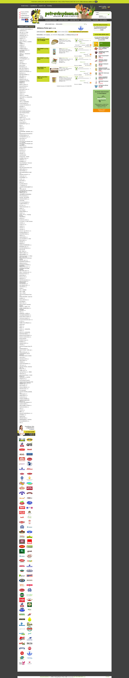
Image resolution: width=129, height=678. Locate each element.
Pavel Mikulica (22, 301)
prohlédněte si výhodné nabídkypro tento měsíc (101, 37)
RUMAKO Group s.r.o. (23, 340)
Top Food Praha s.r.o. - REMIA (25, 372)
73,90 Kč (100, 66)
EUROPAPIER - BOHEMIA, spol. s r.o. (26, 132)
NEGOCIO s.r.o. (22, 278)
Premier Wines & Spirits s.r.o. (25, 316)
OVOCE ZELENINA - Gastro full (25, 296)
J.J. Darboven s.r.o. (23, 185)
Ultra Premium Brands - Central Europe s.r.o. (25, 376)
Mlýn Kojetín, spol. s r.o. (24, 270)
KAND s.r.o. (21, 208)
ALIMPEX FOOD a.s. (23, 48)
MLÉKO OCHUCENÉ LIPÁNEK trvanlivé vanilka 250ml (104, 69)
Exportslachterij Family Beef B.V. (26, 133)
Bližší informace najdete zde (87, 1)
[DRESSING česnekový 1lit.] (96, 82)
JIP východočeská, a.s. (24, 195)
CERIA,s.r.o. (21, 98)
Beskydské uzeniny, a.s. (24, 69)
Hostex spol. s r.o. (23, 176)
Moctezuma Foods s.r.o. (24, 273)
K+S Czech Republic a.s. (24, 202)
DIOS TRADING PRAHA (24, 112)
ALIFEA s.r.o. (22, 45)
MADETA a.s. (22, 243)
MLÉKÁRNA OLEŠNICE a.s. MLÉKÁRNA (25, 265)
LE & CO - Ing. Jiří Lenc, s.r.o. (25, 230)
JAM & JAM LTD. (22, 189)
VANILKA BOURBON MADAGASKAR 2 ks (103, 78)
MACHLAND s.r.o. (23, 240)
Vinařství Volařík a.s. (23, 403)
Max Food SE (22, 249)
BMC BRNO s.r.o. (22, 76)
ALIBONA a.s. (22, 43)
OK (96, 1)
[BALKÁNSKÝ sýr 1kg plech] (54, 54)
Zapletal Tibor (22, 416)
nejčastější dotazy (74, 20)
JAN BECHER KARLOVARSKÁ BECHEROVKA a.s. (25, 191)
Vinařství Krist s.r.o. (23, 397)
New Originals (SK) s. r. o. (24, 285)
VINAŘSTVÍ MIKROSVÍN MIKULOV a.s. (24, 401)
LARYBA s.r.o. (22, 229)
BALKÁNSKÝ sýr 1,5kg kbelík (41, 68)
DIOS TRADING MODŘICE (24, 111)
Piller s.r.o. (21, 311)
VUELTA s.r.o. (22, 410)
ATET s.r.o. (21, 55)
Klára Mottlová (22, 216)
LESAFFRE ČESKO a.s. (24, 234)
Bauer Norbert (22, 65)
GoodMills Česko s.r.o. (24, 158)
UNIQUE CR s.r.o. (23, 378)
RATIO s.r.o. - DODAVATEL (24, 329)
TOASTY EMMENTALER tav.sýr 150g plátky (104, 48)
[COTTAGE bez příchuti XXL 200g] (96, 86)
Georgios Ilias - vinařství (24, 156)
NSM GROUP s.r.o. (23, 286)
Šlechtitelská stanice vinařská (25, 355)
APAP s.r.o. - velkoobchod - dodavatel (24, 54)
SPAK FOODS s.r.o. (23, 360)
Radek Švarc (22, 324)
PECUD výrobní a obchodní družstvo (25, 305)
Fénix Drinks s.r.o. (23, 138)
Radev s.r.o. (21, 326)
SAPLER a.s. (22, 344)
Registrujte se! (24, 13)
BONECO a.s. (22, 83)
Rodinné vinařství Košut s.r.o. (25, 337)
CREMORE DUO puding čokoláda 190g (104, 52)
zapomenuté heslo (102, 17)
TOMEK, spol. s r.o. (23, 370)
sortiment (21, 26)
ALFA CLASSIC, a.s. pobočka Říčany (25, 42)
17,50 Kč (100, 53)
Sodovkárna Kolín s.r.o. (24, 358)
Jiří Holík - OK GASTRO (24, 197)
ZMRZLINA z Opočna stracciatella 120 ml (103, 60)
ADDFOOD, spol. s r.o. (23, 35)
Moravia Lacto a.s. (23, 276)
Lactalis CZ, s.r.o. (22, 224)
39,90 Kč (100, 61)
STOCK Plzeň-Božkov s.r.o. (24, 363)
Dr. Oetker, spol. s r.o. (23, 115)
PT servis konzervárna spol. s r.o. (26, 319)
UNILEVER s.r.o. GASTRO (24, 377)
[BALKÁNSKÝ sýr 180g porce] (54, 63)
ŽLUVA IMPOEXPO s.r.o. (24, 421)
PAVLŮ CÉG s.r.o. (23, 303)
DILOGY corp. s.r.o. (23, 109)
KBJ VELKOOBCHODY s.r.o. (79, 676)
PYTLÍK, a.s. (21, 321)
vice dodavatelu (22, 390)
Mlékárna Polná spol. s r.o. (24, 266)
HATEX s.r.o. (21, 166)
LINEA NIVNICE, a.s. (23, 237)
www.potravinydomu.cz (45, 676)
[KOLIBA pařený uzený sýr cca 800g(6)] (54, 45)
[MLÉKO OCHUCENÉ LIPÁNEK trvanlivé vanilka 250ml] (96, 69)
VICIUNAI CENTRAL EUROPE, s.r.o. (25, 392)
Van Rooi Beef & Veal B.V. (24, 380)
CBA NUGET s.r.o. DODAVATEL (25, 97)
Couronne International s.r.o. (25, 104)
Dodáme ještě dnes (25, 15)
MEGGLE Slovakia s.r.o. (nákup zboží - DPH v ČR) (25, 256)
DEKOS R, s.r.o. (22, 108)
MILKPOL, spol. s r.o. (23, 260)
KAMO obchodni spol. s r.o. (24, 206)
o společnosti (33, 5)
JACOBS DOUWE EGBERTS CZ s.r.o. (26, 187)
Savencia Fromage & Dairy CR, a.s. (25, 347)
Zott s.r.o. (21, 422)
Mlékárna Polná (65, 39)
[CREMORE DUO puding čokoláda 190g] (96, 52)
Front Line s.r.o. (22, 150)
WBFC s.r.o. (21, 411)
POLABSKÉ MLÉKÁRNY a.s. (25, 315)
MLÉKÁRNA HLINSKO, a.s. (24, 261)
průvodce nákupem (63, 20)
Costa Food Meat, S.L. (23, 103)
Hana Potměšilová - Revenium (25, 162)
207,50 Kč (101, 57)
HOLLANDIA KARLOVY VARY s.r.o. (25, 173)
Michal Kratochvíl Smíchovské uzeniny (25, 259)
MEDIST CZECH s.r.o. (23, 252)
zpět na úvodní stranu (49, 24)
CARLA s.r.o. (22, 94)
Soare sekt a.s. (22, 357)
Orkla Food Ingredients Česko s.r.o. (25, 295)
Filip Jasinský (22, 139)
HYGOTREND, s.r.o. (23, 177)
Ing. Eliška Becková (23, 183)
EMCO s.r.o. (21, 126)
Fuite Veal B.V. (22, 152)
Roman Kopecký (22, 338)
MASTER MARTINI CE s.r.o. (25, 248)
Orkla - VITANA (22, 293)
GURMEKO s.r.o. (22, 161)
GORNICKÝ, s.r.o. (23, 159)
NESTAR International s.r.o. (24, 280)
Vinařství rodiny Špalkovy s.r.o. (25, 402)
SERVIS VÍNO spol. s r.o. (24, 352)
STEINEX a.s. (22, 362)
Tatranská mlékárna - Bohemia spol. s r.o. (25, 367)
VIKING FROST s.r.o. (23, 395)
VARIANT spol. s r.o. (23, 384)
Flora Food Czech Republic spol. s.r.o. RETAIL (26, 144)
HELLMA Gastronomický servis (25, 167)
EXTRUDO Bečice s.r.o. (24, 135)
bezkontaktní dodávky (51, 20)
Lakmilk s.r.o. (22, 226)
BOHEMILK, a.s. (22, 77)
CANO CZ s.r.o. (22, 92)
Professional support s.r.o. (24, 318)
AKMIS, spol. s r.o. (23, 40)
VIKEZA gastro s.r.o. (23, 393)
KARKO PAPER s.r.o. (23, 211)
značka (26, 26)
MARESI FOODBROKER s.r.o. (25, 245)
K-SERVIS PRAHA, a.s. (24, 203)
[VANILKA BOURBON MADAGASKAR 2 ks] (96, 78)
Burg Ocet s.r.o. (22, 90)
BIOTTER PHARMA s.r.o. (24, 74)
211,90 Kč (101, 79)
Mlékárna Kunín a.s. (23, 263)
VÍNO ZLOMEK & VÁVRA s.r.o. (25, 405)
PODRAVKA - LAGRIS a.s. (24, 313)
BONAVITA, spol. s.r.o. (23, 79)
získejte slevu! (82, 43)
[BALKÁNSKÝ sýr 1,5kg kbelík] (54, 73)
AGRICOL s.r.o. (22, 38)
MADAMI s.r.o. (22, 241)
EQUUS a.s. (21, 128)
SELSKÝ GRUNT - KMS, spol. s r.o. (25, 351)
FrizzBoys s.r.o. (22, 148)
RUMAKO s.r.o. (22, 341)
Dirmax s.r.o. (21, 114)
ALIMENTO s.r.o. (22, 46)
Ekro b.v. (21, 125)
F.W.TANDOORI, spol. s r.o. (24, 136)
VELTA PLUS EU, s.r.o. (24, 388)
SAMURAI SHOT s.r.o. (23, 343)
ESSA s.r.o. (21, 130)
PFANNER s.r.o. (22, 310)
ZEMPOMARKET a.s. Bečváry (25, 419)
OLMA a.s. (21, 288)
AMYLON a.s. (22, 52)
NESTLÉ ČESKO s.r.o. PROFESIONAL (23, 282)
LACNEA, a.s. (22, 223)
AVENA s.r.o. (21, 60)
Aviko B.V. (21, 62)
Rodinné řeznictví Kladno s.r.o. (25, 335)
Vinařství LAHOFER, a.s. (24, 398)
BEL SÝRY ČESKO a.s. (24, 68)
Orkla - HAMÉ (22, 291)
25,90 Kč (100, 49)
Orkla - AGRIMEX (22, 289)
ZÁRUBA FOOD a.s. (23, 418)
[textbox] (74, 24)
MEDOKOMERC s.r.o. (23, 254)
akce (101, 43)
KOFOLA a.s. (22, 218)
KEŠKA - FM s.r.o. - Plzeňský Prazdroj (25, 215)
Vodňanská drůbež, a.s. (24, 407)
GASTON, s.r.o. (22, 153)
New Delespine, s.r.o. (23, 283)
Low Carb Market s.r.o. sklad (25, 238)
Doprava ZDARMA (25, 11)
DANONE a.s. (22, 106)
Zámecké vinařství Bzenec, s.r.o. (25, 413)
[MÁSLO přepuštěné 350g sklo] (54, 82)
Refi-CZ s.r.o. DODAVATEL (24, 332)
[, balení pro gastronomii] (78, 31)
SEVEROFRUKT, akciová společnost (24, 354)
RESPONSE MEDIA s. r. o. (24, 333)
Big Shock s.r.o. (22, 73)
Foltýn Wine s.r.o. (22, 145)
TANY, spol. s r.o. (22, 365)
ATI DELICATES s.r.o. (23, 57)
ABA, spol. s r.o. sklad (23, 32)
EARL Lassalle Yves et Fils (24, 119)
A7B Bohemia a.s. (23, 30)
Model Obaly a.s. (22, 275)
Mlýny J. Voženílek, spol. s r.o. (25, 272)
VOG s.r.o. (21, 408)
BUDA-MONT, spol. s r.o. (24, 89)
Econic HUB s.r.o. (23, 122)
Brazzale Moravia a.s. (23, 86)
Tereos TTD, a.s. (22, 368)
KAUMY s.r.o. (22, 213)
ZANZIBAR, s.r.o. (22, 414)
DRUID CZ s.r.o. (22, 117)
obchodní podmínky (86, 20)
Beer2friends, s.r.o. (23, 66)
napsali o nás (42, 5)
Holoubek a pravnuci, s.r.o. (24, 174)
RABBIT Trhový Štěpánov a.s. (25, 322)
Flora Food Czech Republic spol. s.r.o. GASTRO (26, 142)
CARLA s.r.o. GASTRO (24, 95)
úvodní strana (24, 5)
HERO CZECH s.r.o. (23, 169)
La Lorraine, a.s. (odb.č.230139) (25, 221)
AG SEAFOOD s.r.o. (23, 37)
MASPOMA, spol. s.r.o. (24, 246)
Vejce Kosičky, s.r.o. (23, 385)
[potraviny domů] (36, 16)
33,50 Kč (100, 87)
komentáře (95, 20)
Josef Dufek (21, 200)
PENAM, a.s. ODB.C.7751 (24, 306)
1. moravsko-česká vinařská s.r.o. (26, 29)
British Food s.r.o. (22, 87)
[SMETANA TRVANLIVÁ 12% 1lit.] (96, 65)
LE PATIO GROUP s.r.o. (24, 232)
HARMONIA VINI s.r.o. (23, 164)
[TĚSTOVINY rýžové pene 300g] (96, 74)
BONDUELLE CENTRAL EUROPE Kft (24, 81)
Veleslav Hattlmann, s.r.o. (24, 387)
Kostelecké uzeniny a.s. (24, 219)
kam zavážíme (103, 20)
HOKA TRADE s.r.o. (23, 170)
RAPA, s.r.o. (21, 327)
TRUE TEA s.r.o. (22, 373)
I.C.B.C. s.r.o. (22, 179)
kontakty (49, 5)
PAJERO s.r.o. (22, 298)
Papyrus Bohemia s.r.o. (24, 299)
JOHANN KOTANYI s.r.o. (24, 199)
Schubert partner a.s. (23, 348)
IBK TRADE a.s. (22, 180)
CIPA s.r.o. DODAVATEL (24, 101)
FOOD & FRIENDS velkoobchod (25, 147)
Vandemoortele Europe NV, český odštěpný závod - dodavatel (26, 382)
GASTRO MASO (22, 155)
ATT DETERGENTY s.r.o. (24, 58)
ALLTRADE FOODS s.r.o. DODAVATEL (24, 51)
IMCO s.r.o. (21, 182)
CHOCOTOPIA (22, 100)
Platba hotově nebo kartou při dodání (25, 18)
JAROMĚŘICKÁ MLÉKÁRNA (25, 194)
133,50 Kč (101, 83)
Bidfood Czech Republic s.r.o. (25, 71)
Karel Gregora (22, 210)
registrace (101, 16)
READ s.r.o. (21, 330)
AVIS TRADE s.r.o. (23, 63)
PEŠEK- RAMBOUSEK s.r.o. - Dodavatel (25, 309)
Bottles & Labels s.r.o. (23, 84)
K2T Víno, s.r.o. (22, 205)
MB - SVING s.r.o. (22, 251)
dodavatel (31, 26)
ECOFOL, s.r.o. (22, 120)
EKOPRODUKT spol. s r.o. (24, 123)
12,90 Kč (100, 71)
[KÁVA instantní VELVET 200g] (96, 57)
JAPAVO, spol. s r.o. (23, 192)
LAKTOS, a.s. (22, 227)
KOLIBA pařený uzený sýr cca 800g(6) (43, 40)
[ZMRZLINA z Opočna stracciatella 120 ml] (96, 61)
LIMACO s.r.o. (22, 235)
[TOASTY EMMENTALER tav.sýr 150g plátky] (96, 48)
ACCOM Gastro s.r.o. (23, 33)
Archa (108, 676)
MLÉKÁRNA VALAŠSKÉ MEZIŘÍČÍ (24, 269)
